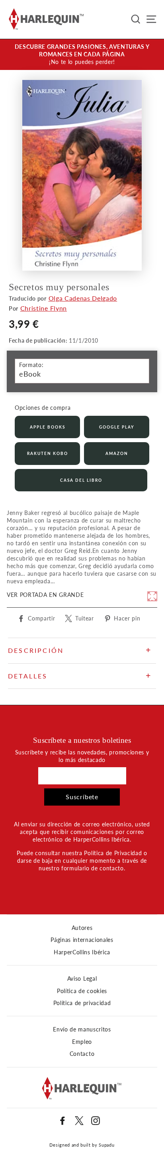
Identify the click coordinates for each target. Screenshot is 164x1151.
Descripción (36, 650)
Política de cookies (82, 991)
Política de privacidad (82, 1003)
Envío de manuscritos (82, 1029)
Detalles (28, 676)
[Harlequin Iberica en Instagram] (95, 1120)
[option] (82, 54)
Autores (82, 928)
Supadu (106, 1144)
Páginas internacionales (82, 940)
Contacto (82, 1054)
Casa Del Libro (81, 480)
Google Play (116, 427)
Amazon (116, 453)
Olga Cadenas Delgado (83, 298)
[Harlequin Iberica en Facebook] (62, 1120)
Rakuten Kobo (47, 453)
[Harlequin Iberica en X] (79, 1120)
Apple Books (47, 427)
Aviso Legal (82, 978)
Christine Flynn (43, 308)
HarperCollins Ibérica (82, 952)
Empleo (82, 1042)
